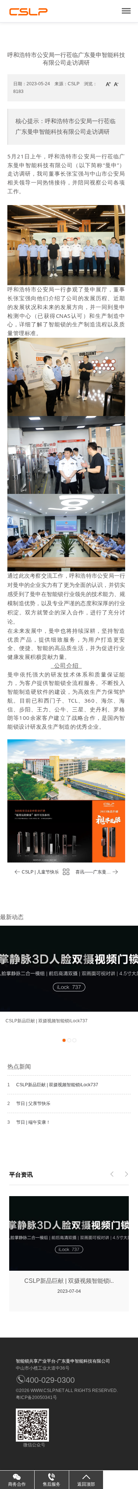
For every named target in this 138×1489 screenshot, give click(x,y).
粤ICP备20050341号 (36, 1397)
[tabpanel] (69, 978)
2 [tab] (69, 1040)
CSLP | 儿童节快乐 (40, 872)
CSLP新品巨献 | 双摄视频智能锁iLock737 (57, 1084)
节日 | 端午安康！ (33, 1122)
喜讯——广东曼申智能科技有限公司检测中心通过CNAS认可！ (91, 873)
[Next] (132, 964)
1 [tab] (64, 1040)
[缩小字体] (116, 84)
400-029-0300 (50, 1380)
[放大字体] (108, 84)
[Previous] (6, 964)
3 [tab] (74, 1040)
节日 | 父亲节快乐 (33, 1103)
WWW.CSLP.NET (47, 1390)
